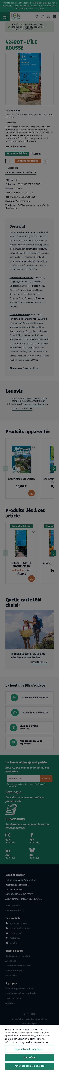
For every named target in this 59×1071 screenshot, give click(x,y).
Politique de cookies (35, 1042)
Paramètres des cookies (28, 1049)
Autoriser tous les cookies (29, 1065)
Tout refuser (29, 1057)
